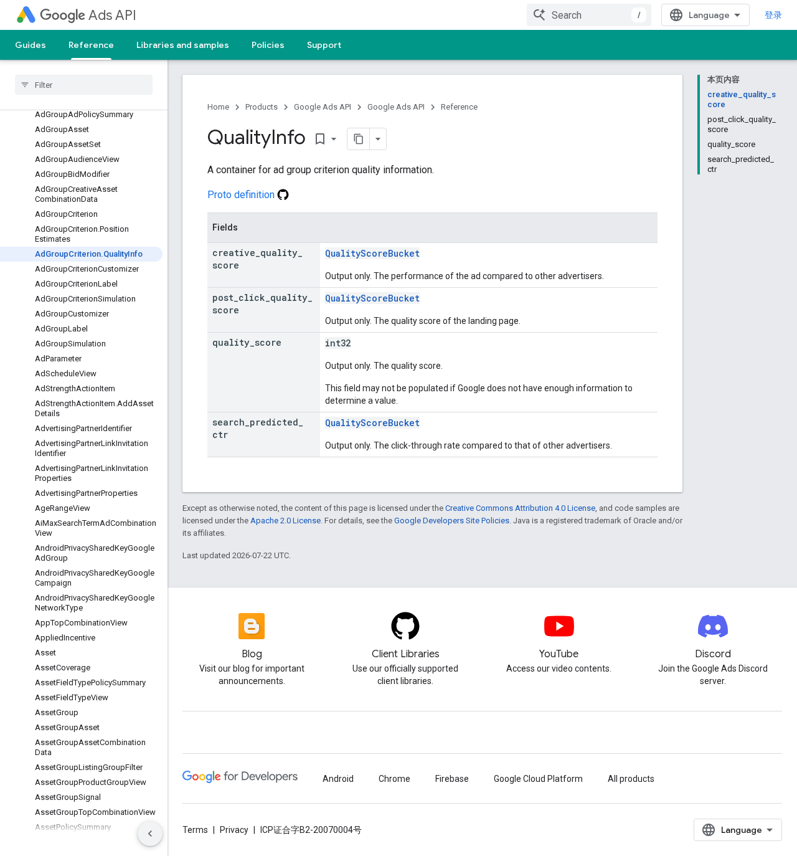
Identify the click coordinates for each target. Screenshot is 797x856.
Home (218, 107)
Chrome (394, 779)
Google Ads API (322, 107)
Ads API (112, 15)
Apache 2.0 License (285, 520)
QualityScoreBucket (372, 253)
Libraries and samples (182, 44)
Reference (91, 44)
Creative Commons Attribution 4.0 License (520, 508)
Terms (195, 830)
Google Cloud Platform (538, 779)
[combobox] (589, 15)
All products (631, 779)
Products (261, 107)
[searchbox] (84, 85)
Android (338, 779)
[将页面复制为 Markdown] (358, 139)
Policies (268, 44)
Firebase (452, 779)
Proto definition (242, 195)
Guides (30, 44)
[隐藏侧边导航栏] (150, 833)
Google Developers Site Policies (451, 520)
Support (324, 44)
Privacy (234, 830)
